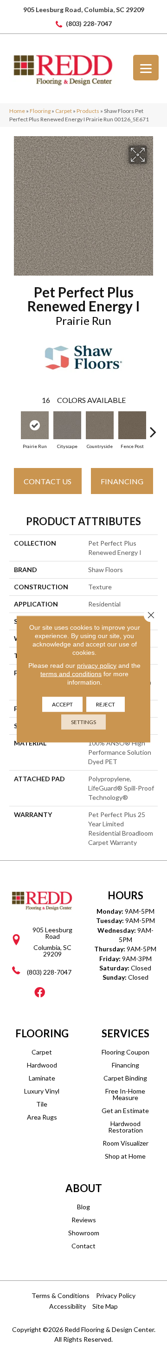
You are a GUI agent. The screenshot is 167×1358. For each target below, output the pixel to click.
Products (88, 110)
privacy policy (96, 665)
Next (153, 427)
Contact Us (47, 481)
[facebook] (39, 993)
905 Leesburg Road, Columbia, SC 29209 (83, 9)
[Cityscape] (67, 425)
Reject (105, 704)
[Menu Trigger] (146, 67)
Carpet (63, 110)
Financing (122, 481)
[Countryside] (100, 425)
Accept (62, 704)
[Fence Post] (132, 425)
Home (17, 110)
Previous (14, 427)
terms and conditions (71, 674)
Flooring (40, 110)
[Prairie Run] (35, 425)
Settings (83, 722)
